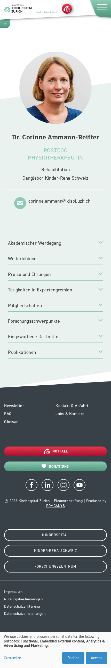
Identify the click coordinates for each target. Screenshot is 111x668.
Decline (73, 658)
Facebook (31, 485)
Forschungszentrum (55, 566)
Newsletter (14, 405)
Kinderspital (55, 534)
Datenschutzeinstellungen (24, 613)
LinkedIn (47, 485)
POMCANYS (55, 505)
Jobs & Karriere (70, 413)
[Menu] (100, 8)
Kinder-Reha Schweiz (55, 550)
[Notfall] (67, 8)
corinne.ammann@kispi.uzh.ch (59, 201)
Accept (96, 658)
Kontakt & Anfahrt (72, 405)
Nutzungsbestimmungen (23, 599)
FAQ (8, 413)
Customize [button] (12, 658)
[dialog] (55, 650)
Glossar (11, 421)
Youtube (79, 485)
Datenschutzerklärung (22, 606)
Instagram (63, 485)
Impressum (13, 591)
